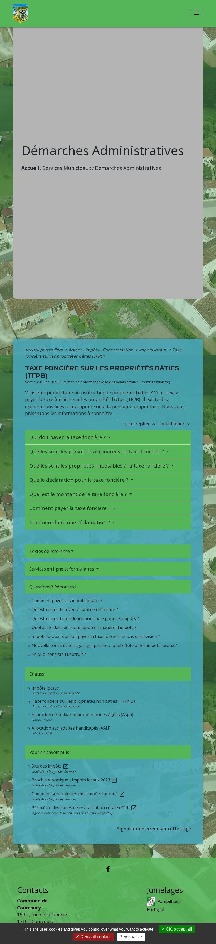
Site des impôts (50, 766)
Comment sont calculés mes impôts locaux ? (78, 793)
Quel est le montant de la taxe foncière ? (78, 494)
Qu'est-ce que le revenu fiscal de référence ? (75, 609)
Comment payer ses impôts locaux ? (67, 600)
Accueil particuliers (44, 350)
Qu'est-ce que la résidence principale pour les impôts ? (85, 618)
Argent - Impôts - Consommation (101, 350)
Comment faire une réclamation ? (70, 522)
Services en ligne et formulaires (62, 569)
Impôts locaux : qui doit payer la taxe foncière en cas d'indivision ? (96, 636)
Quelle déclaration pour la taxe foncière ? (79, 479)
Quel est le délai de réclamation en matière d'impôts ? (84, 627)
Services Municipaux (67, 167)
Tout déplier (174, 423)
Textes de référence (49, 551)
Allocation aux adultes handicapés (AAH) (71, 728)
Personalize (131, 937)
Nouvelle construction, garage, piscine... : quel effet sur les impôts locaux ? (104, 645)
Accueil (30, 167)
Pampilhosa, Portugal (164, 905)
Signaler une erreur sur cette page (154, 828)
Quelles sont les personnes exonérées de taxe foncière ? (97, 451)
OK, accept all (178, 929)
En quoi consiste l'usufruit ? (59, 654)
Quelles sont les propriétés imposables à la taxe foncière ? (99, 465)
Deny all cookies (95, 937)
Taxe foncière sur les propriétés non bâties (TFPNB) (83, 701)
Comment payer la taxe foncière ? (70, 508)
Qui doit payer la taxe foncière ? (68, 437)
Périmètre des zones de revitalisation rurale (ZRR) (84, 807)
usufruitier (92, 392)
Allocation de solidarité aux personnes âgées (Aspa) (82, 714)
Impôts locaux (153, 350)
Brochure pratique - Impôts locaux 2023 (74, 780)
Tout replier (140, 423)
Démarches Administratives (128, 167)
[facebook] (108, 869)
